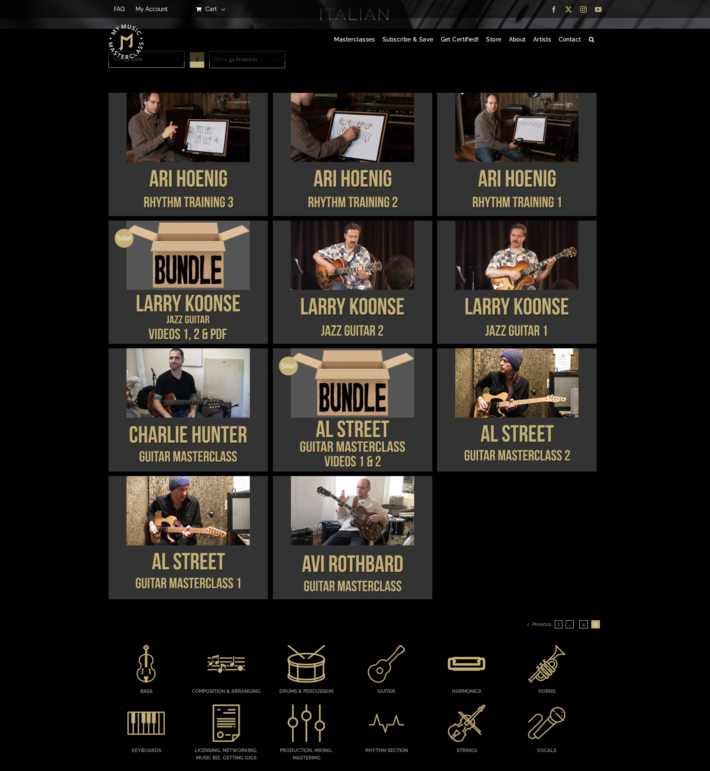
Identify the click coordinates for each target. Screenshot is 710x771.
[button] (591, 40)
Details (188, 155)
